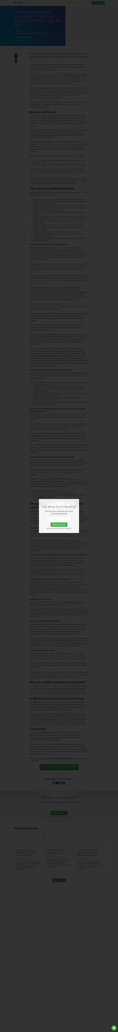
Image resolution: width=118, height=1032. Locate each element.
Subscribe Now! (59, 524)
